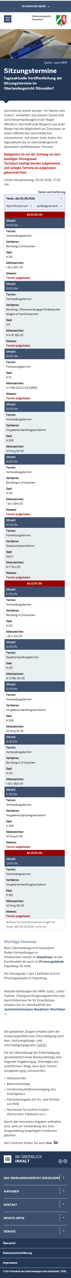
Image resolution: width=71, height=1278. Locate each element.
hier (49, 1143)
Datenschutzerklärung (17, 1253)
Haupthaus (45, 957)
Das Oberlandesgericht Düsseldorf (32, 1178)
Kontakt (10, 1204)
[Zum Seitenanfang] (65, 1161)
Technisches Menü (33, 6)
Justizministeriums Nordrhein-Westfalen (34, 1009)
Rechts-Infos (14, 1218)
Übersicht (9, 1243)
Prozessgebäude (51, 962)
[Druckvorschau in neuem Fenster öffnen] (59, 1161)
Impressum (10, 1262)
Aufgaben (11, 1191)
